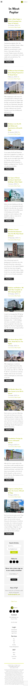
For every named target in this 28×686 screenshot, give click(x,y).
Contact (14, 658)
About (14, 652)
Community (14, 656)
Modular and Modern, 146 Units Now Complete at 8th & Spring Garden (16, 290)
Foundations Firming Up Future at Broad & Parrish (15, 440)
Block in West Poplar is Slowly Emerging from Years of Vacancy (15, 21)
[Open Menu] (1, 2)
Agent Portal (14, 633)
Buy (14, 638)
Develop (14, 644)
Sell (14, 642)
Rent (14, 640)
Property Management (14, 646)
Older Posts (14, 601)
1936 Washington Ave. (14, 617)
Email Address (14, 574)
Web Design (16, 684)
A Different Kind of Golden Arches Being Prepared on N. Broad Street (16, 73)
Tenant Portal (14, 629)
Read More (9, 61)
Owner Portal (14, 631)
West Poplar (18, 27)
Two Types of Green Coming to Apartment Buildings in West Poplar (15, 180)
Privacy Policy (7, 684)
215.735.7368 (14, 622)
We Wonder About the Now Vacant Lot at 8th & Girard (15, 391)
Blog (14, 654)
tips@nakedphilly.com (14, 594)
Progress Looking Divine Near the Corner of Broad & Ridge (16, 491)
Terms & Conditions (11, 684)
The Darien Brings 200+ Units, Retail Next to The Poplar (15, 341)
